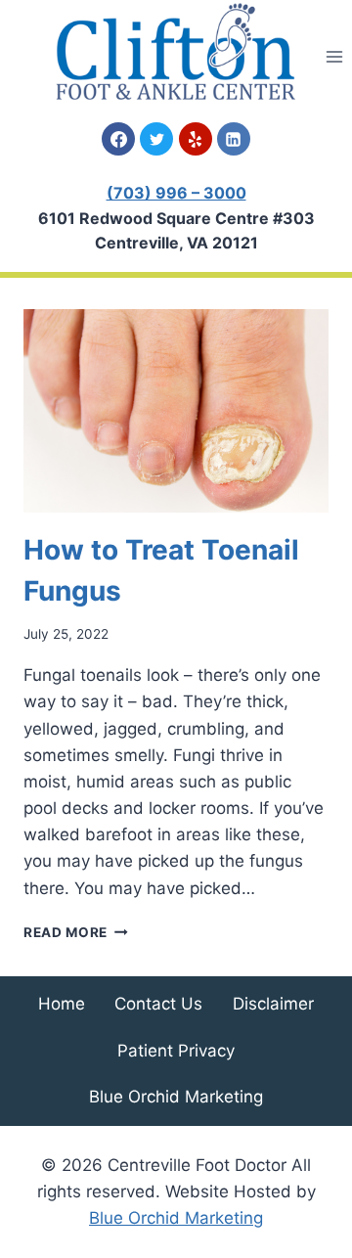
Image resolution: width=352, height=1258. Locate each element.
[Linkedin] (233, 139)
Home (61, 1003)
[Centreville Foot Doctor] (176, 51)
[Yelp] (195, 139)
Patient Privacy (176, 1050)
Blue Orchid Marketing (176, 1096)
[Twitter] (156, 139)
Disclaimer (273, 1003)
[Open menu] (334, 56)
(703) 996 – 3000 (176, 192)
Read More (75, 932)
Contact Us (158, 1003)
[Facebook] (118, 139)
